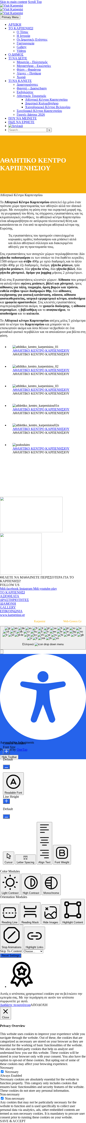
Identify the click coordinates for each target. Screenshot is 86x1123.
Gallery (22, 47)
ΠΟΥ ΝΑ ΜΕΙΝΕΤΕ (22, 118)
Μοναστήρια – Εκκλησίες (34, 66)
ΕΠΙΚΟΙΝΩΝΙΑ (11, 611)
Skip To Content (11, 951)
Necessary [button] (7, 1067)
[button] (1, 652)
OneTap (22, 749)
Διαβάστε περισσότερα (15, 1005)
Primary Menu (10, 17)
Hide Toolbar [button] (9, 757)
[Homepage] (11, 9)
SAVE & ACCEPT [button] (13, 1121)
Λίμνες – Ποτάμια (29, 73)
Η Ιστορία (23, 36)
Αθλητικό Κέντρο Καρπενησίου (46, 99)
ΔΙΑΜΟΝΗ (8, 603)
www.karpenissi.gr (12, 615)
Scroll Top (35, 2)
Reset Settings (11, 955)
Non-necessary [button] (10, 1094)
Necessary (12, 1072)
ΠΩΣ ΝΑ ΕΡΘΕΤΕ (21, 122)
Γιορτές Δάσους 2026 (31, 114)
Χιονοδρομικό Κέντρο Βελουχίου (47, 107)
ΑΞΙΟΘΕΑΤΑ (9, 596)
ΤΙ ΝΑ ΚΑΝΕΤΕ (20, 81)
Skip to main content (13, 2)
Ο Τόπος (22, 32)
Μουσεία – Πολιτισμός (32, 62)
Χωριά (21, 77)
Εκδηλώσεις (25, 92)
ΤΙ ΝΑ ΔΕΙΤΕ (17, 58)
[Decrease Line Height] (6, 816)
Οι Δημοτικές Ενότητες (32, 39)
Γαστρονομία (25, 43)
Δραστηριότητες (27, 84)
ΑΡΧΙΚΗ (14, 24)
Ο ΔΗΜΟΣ (15, 54)
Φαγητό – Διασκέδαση (32, 88)
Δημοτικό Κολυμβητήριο (41, 103)
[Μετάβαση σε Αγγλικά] (15, 126)
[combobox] (43, 638)
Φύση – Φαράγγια (29, 69)
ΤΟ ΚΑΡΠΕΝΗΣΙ (20, 28)
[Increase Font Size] (6, 751)
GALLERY (8, 607)
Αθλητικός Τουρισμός (31, 96)
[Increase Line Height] (6, 801)
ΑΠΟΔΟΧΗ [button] (39, 1005)
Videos (21, 51)
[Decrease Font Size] (6, 767)
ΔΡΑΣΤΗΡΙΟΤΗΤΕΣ (14, 600)
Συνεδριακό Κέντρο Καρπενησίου (39, 111)
